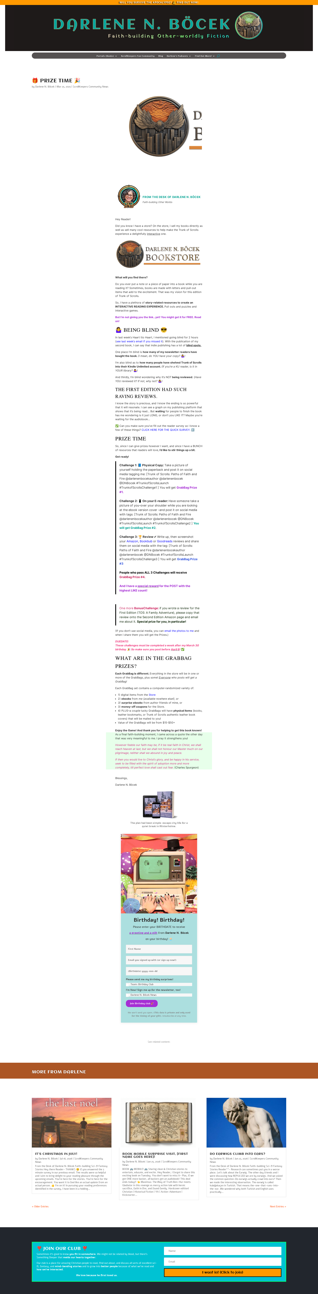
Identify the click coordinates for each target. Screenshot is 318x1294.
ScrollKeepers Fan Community (138, 56)
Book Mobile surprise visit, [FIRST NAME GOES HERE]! (155, 1155)
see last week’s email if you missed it (139, 341)
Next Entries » (278, 1206)
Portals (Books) (105, 56)
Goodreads (164, 541)
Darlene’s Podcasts (177, 56)
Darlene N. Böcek (44, 86)
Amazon (132, 541)
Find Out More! (203, 56)
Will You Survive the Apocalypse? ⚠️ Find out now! (159, 2)
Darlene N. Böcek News (144, 995)
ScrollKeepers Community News (90, 86)
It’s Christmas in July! (56, 1154)
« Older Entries (40, 1206)
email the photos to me (179, 630)
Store (152, 694)
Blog (160, 56)
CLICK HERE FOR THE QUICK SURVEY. (166, 429)
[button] (159, 982)
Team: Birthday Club (142, 984)
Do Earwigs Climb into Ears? (237, 1154)
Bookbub (146, 541)
